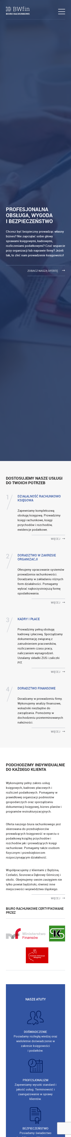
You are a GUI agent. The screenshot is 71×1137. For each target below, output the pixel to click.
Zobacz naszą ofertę (42, 271)
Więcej (56, 538)
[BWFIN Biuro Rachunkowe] (18, 11)
